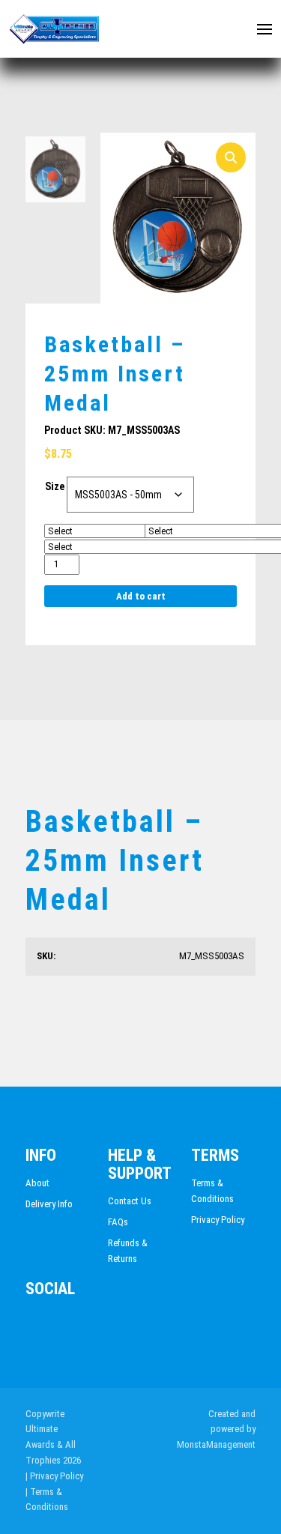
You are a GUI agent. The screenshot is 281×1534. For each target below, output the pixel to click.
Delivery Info (49, 1204)
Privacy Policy (217, 1219)
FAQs (118, 1221)
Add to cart (141, 596)
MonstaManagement (216, 1444)
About (37, 1183)
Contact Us (129, 1201)
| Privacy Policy (54, 1476)
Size (54, 486)
